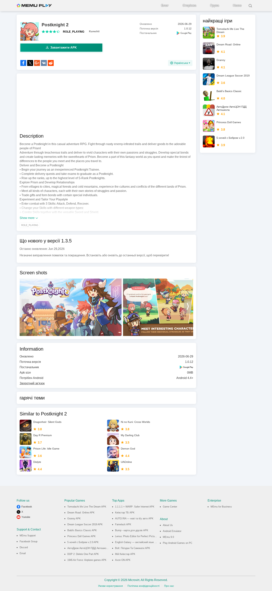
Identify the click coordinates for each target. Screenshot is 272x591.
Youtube (25, 517)
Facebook (26, 506)
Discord (24, 547)
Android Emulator (172, 531)
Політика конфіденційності (143, 585)
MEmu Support (28, 535)
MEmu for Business (221, 506)
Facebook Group (28, 541)
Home (237, 5)
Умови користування (110, 585)
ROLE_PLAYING (73, 31)
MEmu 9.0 (168, 537)
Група (214, 5)
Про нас (169, 585)
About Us (168, 525)
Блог (165, 5)
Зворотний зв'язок (32, 383)
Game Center (170, 506)
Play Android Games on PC (177, 543)
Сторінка (189, 5)
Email (23, 553)
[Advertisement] (106, 103)
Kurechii (94, 31)
